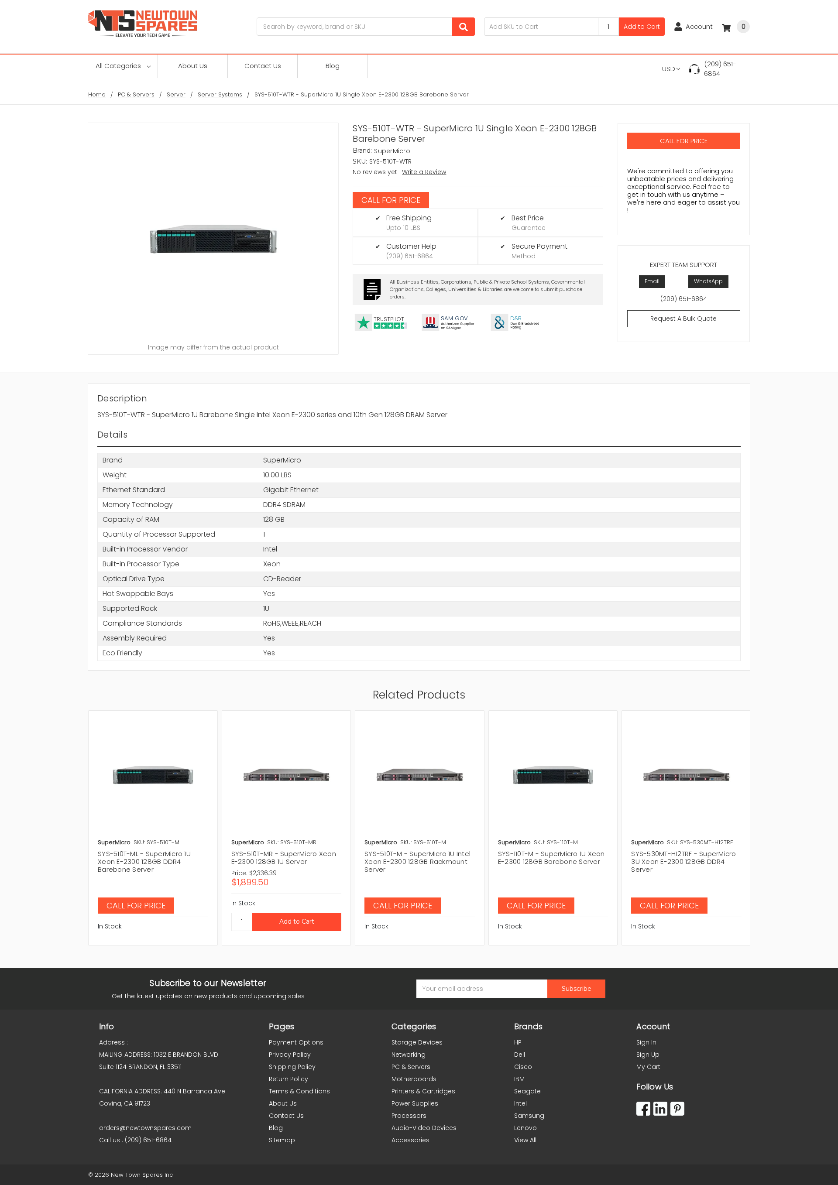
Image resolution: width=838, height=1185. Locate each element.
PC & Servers (411, 1066)
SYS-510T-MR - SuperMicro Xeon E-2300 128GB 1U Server (283, 857)
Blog (333, 65)
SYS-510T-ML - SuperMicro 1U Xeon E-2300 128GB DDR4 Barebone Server (144, 861)
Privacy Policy (290, 1054)
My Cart (648, 1066)
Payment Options (296, 1042)
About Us (192, 65)
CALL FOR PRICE (390, 200)
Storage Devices (417, 1042)
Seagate (527, 1091)
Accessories (410, 1140)
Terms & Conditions (299, 1091)
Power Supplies (415, 1103)
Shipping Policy (292, 1066)
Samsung (529, 1115)
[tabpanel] (152, 828)
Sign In (646, 1042)
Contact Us (262, 65)
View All (525, 1140)
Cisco (523, 1066)
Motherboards (414, 1079)
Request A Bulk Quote (683, 318)
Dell (519, 1054)
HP (518, 1042)
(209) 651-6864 (720, 69)
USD (668, 68)
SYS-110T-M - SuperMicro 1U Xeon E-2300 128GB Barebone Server (551, 857)
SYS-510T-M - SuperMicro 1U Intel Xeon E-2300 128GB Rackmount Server (417, 861)
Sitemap (282, 1140)
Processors (409, 1115)
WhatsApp (708, 281)
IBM (519, 1079)
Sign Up (647, 1054)
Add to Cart (642, 26)
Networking (409, 1054)
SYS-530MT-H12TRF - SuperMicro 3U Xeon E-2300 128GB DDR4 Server (683, 861)
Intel (520, 1103)
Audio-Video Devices (424, 1127)
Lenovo (525, 1127)
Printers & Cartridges (423, 1091)
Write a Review (424, 172)
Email (652, 281)
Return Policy (288, 1079)
